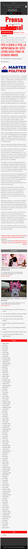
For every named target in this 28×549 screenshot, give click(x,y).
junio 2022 (5, 434)
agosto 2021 (5, 452)
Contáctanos (17, 7)
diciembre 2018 (6, 511)
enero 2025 (5, 378)
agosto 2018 (5, 518)
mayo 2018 (5, 524)
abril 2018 (4, 525)
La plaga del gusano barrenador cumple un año (14, 331)
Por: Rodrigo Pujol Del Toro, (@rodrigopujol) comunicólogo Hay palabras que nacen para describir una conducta (12, 273)
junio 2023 (5, 412)
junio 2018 (5, 522)
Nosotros (14, 3)
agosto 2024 (5, 387)
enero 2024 (5, 400)
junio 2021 (5, 456)
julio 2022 (4, 432)
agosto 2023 (5, 409)
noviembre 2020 (6, 469)
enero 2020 (5, 487)
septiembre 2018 (6, 516)
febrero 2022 (5, 442)
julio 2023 (4, 411)
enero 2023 (5, 421)
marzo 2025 (5, 374)
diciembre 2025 (6, 358)
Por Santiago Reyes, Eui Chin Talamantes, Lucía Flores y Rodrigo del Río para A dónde (13, 303)
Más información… (5, 276)
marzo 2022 (5, 440)
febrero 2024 (5, 398)
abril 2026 (4, 350)
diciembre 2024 (6, 380)
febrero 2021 (5, 463)
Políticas (10, 7)
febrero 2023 (5, 420)
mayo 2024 (5, 392)
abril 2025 (4, 372)
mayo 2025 (5, 370)
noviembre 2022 (6, 425)
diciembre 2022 (6, 423)
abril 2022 (4, 438)
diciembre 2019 (6, 489)
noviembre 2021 (6, 447)
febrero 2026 (5, 354)
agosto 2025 (5, 365)
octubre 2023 (5, 405)
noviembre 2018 (6, 513)
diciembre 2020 (6, 467)
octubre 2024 (5, 383)
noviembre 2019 (6, 491)
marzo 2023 (5, 418)
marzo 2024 (5, 396)
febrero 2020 (5, 485)
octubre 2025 (5, 361)
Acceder (4, 535)
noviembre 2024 (6, 381)
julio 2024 (4, 389)
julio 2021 (4, 454)
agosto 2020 (5, 474)
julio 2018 (4, 520)
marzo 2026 (5, 352)
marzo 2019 (5, 505)
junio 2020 (5, 478)
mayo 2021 (5, 458)
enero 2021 (5, 465)
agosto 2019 (5, 496)
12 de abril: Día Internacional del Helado (12, 316)
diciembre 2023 (6, 401)
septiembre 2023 (6, 407)
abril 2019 (4, 504)
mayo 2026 (5, 349)
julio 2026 (4, 345)
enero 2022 (5, 443)
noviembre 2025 (6, 359)
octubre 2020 (5, 471)
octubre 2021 (5, 449)
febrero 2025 (5, 376)
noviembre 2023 (6, 403)
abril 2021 (4, 460)
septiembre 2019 (6, 494)
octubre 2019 (5, 493)
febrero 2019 (5, 507)
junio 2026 (5, 347)
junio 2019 (5, 500)
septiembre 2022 (6, 429)
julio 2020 (4, 476)
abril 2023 (4, 416)
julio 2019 (4, 498)
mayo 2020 (5, 480)
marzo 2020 (5, 484)
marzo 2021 (5, 462)
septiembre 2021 (6, 451)
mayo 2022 (5, 436)
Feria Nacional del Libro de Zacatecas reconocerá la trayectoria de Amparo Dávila (14, 242)
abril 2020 (4, 482)
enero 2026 (5, 356)
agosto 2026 (5, 343)
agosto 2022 (5, 431)
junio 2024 (5, 390)
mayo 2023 (5, 414)
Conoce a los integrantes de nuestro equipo (14, 5)
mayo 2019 (5, 502)
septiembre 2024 (6, 385)
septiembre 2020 (6, 473)
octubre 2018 (5, 514)
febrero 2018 (5, 527)
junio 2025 (5, 369)
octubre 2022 (5, 427)
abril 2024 (4, 394)
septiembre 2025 (6, 363)
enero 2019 (5, 509)
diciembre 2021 (6, 445)
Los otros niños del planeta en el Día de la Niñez (14, 313)
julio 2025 (4, 367)
